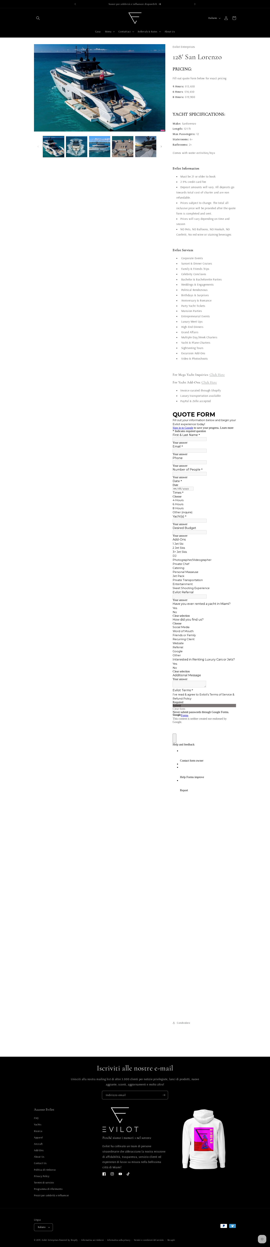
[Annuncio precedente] (75, 4)
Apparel (38, 1137)
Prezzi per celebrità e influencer (51, 1195)
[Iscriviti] (164, 1095)
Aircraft (38, 1144)
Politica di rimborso (45, 1169)
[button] (38, 18)
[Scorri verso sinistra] (38, 147)
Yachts (38, 1124)
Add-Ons (39, 1150)
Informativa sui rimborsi (92, 1240)
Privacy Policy (41, 1176)
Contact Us (40, 1163)
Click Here (217, 375)
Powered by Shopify (68, 1240)
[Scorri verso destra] (161, 147)
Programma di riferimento (48, 1189)
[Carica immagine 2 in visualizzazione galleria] (76, 146)
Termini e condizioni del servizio (149, 1240)
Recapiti (171, 1240)
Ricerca (38, 1131)
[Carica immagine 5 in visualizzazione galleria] (145, 146)
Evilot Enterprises (50, 1240)
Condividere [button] (183, 1022)
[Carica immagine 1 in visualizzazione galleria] (53, 146)
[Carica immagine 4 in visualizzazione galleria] (122, 146)
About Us (39, 1156)
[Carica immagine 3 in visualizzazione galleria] (99, 146)
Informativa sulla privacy (118, 1240)
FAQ (36, 1118)
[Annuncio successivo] (195, 4)
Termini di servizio (44, 1182)
